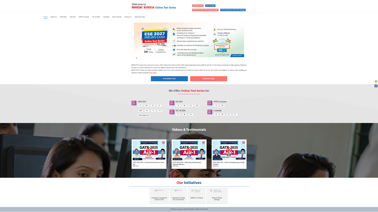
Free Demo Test (169, 79)
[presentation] (133, 39)
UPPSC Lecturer (84, 17)
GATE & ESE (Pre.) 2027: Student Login (205, 10)
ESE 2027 (73, 17)
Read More (154, 73)
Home (46, 17)
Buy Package (210, 5)
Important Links (140, 17)
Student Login (197, 5)
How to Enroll (116, 17)
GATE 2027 (63, 17)
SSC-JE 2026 (96, 17)
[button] (134, 58)
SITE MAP (205, 209)
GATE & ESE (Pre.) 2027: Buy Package (233, 10)
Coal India (106, 17)
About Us (54, 17)
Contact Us (128, 17)
